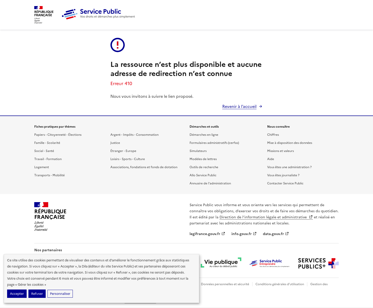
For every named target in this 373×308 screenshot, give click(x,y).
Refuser (37, 293)
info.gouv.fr (241, 234)
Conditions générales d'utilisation (280, 284)
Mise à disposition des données (289, 143)
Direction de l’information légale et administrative (263, 217)
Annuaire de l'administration (210, 183)
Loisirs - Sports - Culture (127, 159)
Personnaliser (60, 293)
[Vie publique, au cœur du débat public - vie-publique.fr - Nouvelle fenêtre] (221, 263)
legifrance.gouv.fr (205, 234)
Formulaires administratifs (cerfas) (214, 143)
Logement (41, 167)
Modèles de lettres (203, 159)
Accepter (17, 293)
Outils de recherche (204, 167)
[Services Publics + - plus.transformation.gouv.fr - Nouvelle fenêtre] (318, 263)
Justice (115, 143)
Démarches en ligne (204, 134)
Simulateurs (198, 151)
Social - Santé (44, 151)
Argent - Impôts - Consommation (134, 134)
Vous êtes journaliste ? (283, 175)
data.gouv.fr (273, 234)
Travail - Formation (48, 159)
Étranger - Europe (123, 151)
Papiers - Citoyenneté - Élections (57, 134)
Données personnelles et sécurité (225, 284)
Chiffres (273, 134)
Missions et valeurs (280, 151)
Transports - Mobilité (49, 175)
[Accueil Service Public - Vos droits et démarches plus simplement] (100, 18)
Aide (270, 159)
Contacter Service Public (285, 183)
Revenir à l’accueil (239, 106)
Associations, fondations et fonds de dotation (143, 167)
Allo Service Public (203, 175)
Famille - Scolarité (47, 143)
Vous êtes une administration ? (289, 167)
